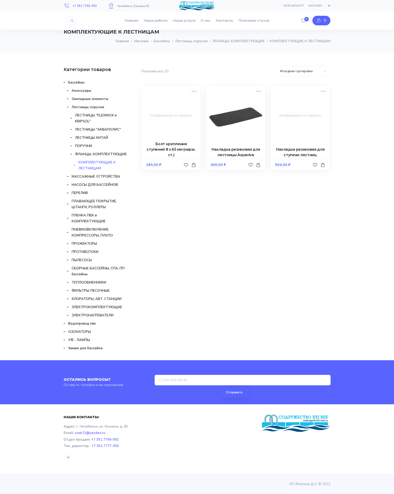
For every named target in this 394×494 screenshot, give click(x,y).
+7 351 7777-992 (105, 446)
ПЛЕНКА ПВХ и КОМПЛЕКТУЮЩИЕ (89, 218)
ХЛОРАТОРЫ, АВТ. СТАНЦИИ (97, 299)
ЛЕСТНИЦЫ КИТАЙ (91, 137)
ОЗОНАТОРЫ (79, 331)
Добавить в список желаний (187, 169)
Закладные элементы (90, 99)
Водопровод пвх (82, 323)
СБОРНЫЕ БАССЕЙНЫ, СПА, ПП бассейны (98, 271)
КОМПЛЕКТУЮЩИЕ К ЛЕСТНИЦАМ (97, 165)
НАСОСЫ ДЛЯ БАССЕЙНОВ (95, 184)
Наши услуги (184, 20)
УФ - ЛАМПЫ (79, 340)
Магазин (315, 6)
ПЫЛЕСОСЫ (82, 260)
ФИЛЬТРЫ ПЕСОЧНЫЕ (91, 290)
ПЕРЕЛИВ (80, 193)
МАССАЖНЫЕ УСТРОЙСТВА (96, 176)
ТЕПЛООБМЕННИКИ (89, 282)
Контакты (224, 20)
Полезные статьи (253, 20)
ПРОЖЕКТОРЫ (84, 243)
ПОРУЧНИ (83, 146)
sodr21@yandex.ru (90, 433)
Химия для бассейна (85, 348)
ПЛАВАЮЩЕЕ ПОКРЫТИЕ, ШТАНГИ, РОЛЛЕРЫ (94, 204)
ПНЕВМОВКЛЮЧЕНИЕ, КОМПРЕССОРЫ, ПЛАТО (92, 232)
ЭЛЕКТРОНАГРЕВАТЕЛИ (93, 315)
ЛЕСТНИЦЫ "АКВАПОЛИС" (98, 129)
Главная (131, 20)
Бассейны (162, 41)
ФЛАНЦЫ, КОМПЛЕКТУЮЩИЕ (239, 41)
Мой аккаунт (294, 6)
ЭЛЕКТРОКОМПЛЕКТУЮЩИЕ (97, 307)
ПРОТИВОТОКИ (85, 252)
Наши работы (156, 20)
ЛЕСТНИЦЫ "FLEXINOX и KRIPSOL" (96, 118)
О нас (205, 20)
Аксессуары (81, 90)
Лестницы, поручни (191, 41)
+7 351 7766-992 (85, 6)
